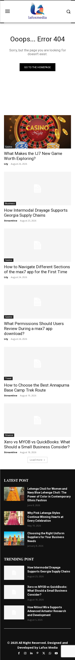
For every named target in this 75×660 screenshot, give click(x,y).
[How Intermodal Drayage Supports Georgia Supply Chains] (37, 188)
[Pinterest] (37, 653)
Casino (8, 146)
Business (10, 203)
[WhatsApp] (50, 653)
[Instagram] (25, 653)
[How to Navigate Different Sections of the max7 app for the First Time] (37, 245)
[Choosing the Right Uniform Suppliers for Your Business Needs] (14, 538)
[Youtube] (56, 653)
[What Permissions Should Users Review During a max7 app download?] (37, 302)
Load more (36, 460)
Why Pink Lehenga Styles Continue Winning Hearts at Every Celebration (45, 516)
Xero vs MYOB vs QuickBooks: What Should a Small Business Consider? (37, 444)
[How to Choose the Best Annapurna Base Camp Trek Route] (37, 363)
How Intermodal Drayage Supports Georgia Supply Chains (36, 213)
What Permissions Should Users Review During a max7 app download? (34, 328)
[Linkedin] (31, 653)
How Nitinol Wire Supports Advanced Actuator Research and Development (46, 611)
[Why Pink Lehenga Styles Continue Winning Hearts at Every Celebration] (14, 518)
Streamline (10, 220)
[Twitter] (44, 653)
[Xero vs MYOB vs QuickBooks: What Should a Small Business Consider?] (37, 420)
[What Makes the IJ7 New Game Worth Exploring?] (37, 132)
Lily (6, 163)
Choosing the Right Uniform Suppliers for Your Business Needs (45, 537)
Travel (8, 378)
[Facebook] (19, 653)
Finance (9, 435)
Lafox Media (48, 647)
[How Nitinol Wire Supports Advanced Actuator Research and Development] (14, 612)
